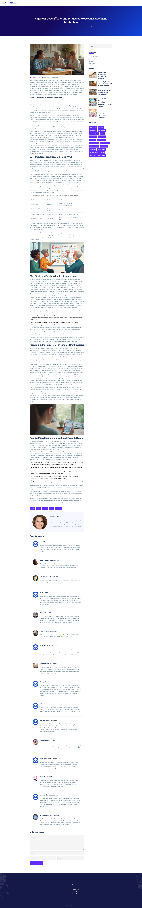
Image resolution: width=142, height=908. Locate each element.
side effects (52, 508)
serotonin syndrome (101, 155)
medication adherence (94, 133)
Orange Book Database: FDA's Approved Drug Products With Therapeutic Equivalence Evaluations (105, 102)
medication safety (101, 130)
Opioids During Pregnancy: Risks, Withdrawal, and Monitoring (102, 75)
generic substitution (101, 149)
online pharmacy (93, 127)
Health (92, 59)
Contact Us (75, 894)
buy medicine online (101, 139)
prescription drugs (93, 136)
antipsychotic (45, 508)
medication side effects (94, 146)
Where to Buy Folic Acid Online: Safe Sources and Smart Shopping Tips (105, 83)
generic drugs (101, 127)
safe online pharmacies (94, 143)
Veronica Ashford (35, 77)
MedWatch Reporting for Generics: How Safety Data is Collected (104, 92)
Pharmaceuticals (94, 56)
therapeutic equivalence (94, 152)
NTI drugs (103, 152)
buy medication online (105, 143)
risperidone (38, 508)
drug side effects (93, 155)
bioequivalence (93, 149)
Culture (91, 61)
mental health (58, 508)
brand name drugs (102, 136)
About (73, 884)
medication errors (104, 146)
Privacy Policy (75, 889)
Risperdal (32, 508)
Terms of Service (76, 887)
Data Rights (75, 891)
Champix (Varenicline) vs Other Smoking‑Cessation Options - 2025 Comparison (105, 114)
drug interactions (93, 130)
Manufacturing (93, 63)
